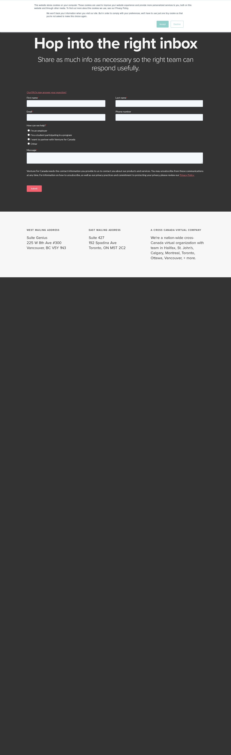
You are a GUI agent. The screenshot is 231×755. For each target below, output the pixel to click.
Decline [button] (177, 24)
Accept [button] (162, 24)
